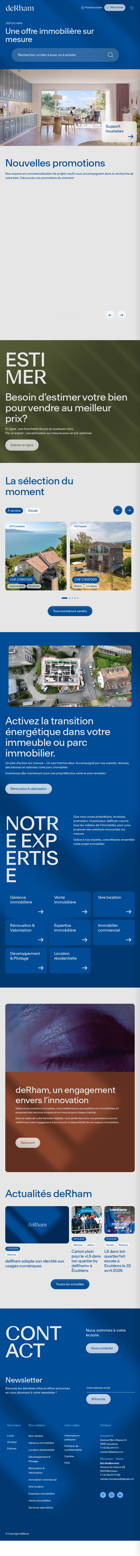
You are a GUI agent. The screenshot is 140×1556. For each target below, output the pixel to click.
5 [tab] (67, 326)
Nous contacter (102, 1359)
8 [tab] (74, 326)
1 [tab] (59, 326)
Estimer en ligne (22, 456)
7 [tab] (72, 326)
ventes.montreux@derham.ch (117, 1490)
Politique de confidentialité (73, 1459)
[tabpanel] (70, 263)
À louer (33, 522)
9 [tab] (76, 326)
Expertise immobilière (42, 1504)
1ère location (36, 1497)
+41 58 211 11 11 (110, 1458)
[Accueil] (19, 8)
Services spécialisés (41, 1518)
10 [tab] (79, 326)
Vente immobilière (40, 1511)
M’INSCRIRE (98, 1410)
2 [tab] (61, 326)
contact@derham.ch (111, 1463)
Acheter (12, 1453)
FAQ (67, 1473)
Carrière (69, 1467)
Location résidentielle (41, 1461)
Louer (10, 1446)
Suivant (121, 326)
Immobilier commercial (43, 1490)
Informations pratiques (72, 1448)
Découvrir (26, 335)
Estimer (11, 1459)
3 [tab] (63, 326)
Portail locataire (93, 7)
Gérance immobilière (41, 1454)
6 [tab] (70, 326)
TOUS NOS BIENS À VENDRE (70, 622)
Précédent (110, 326)
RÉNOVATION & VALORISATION (29, 800)
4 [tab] (65, 326)
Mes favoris (116, 7)
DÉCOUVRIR (28, 1154)
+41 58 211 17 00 (111, 1486)
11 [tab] (81, 326)
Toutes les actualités (70, 1295)
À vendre (14, 522)
